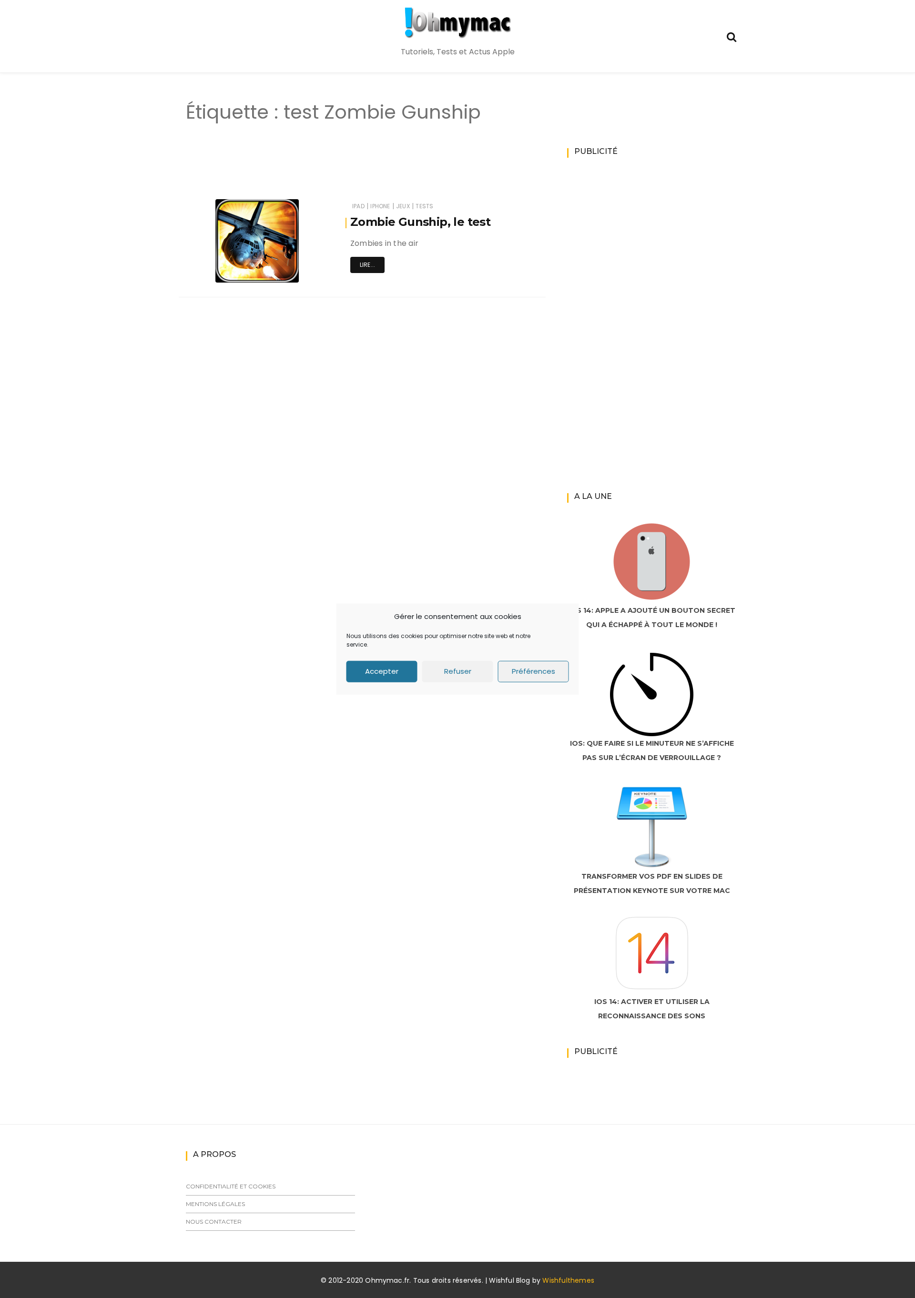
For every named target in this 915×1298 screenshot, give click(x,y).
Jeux (403, 206)
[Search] (731, 36)
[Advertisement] (345, 170)
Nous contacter (214, 1221)
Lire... (367, 265)
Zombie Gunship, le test (420, 222)
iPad (358, 206)
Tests (424, 206)
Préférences (533, 671)
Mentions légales (215, 1203)
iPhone (380, 206)
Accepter (381, 671)
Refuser (457, 671)
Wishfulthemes (568, 1280)
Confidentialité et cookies (230, 1186)
